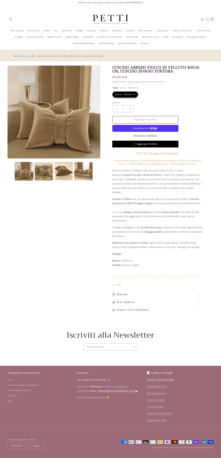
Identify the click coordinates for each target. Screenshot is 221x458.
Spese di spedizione (136, 82)
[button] (11, 19)
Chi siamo (12, 396)
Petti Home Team (207, 448)
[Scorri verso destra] (97, 171)
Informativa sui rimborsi (19, 390)
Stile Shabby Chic (157, 386)
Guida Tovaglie (155, 406)
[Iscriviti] (134, 346)
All (33, 56)
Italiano (36, 446)
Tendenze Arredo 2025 (159, 413)
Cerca (10, 380)
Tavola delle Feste (157, 420)
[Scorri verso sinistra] (11, 171)
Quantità (116, 103)
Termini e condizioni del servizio (23, 385)
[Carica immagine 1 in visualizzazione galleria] (24, 171)
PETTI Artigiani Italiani (166, 448)
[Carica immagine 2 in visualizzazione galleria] (44, 171)
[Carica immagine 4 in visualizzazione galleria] (83, 171)
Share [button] (118, 285)
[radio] (125, 94)
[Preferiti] (207, 19)
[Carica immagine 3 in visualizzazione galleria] (63, 171)
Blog (10, 401)
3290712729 (120, 386)
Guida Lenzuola (155, 400)
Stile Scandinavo (156, 393)
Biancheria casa (21, 56)
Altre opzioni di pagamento (145, 135)
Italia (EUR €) (16, 446)
